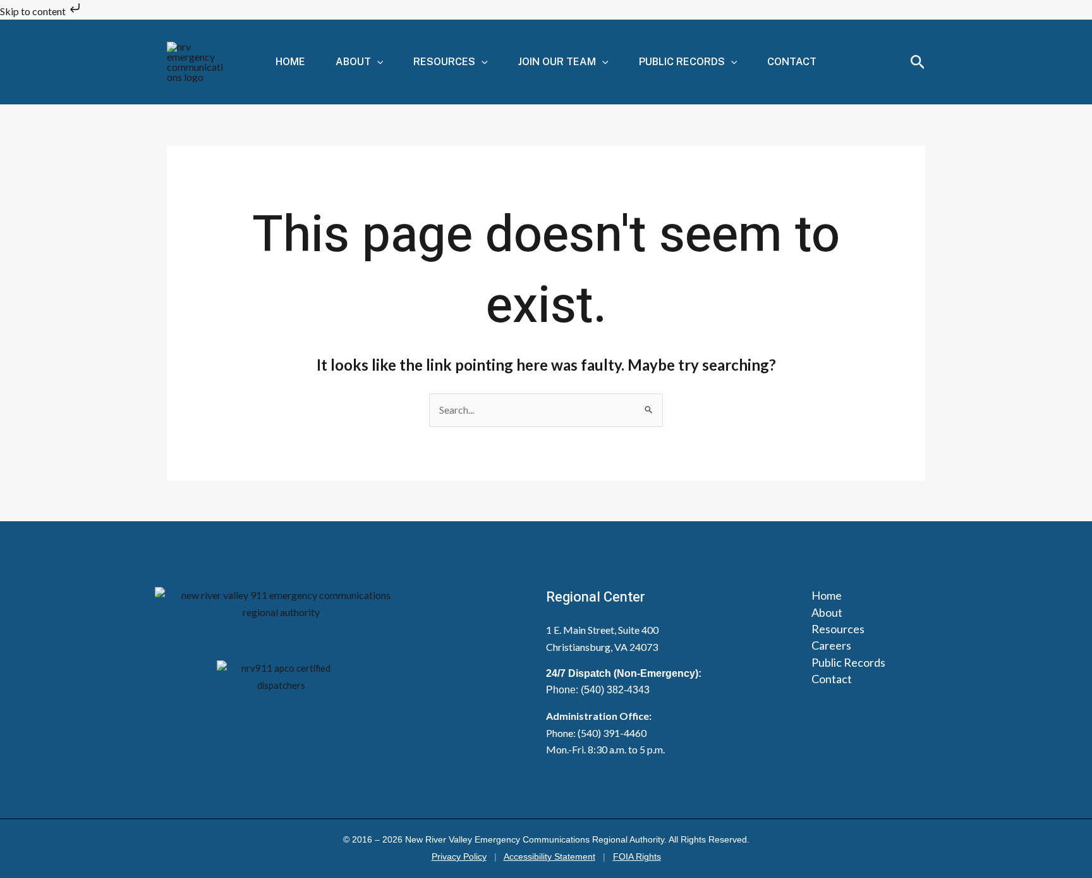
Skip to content (34, 11)
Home (290, 62)
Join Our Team (557, 62)
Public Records (682, 62)
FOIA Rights (637, 857)
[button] (377, 62)
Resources (444, 62)
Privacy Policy (459, 857)
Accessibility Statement (549, 857)
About (353, 62)
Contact (791, 62)
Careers (831, 645)
